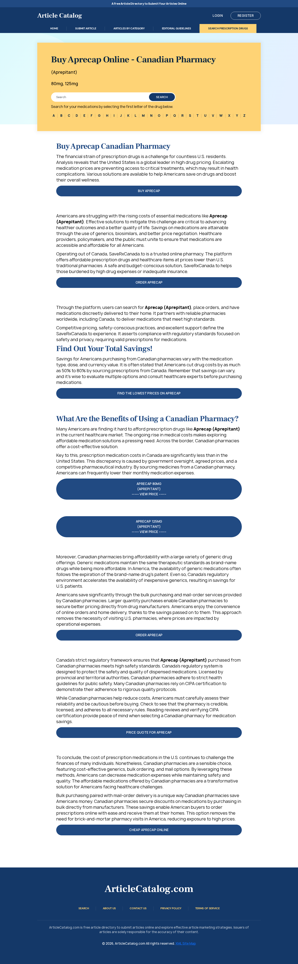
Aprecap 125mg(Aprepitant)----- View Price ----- (149, 526)
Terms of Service (207, 908)
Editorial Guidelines (176, 28)
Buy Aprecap (149, 191)
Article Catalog (59, 15)
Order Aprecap (149, 282)
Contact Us (138, 908)
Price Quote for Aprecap (149, 732)
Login (218, 15)
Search (162, 97)
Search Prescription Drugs (228, 28)
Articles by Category (129, 28)
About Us (109, 908)
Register (246, 15)
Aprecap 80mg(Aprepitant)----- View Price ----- (149, 489)
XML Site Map (186, 943)
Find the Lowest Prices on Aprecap (149, 393)
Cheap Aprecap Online (149, 830)
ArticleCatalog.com (149, 888)
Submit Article (85, 28)
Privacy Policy (170, 908)
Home (54, 28)
